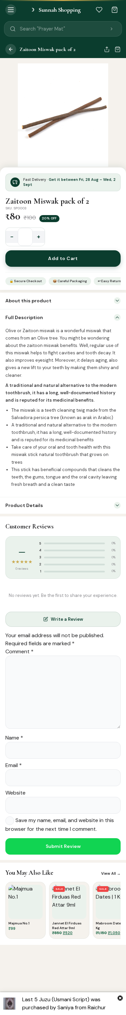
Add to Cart (63, 258)
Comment (19, 651)
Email (13, 765)
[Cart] (115, 10)
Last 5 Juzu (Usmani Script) (55, 999)
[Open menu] (10, 9)
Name (14, 737)
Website (15, 792)
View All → (111, 873)
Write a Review (67, 619)
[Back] (10, 49)
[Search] (111, 29)
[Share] (107, 49)
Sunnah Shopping (55, 9)
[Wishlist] (99, 10)
